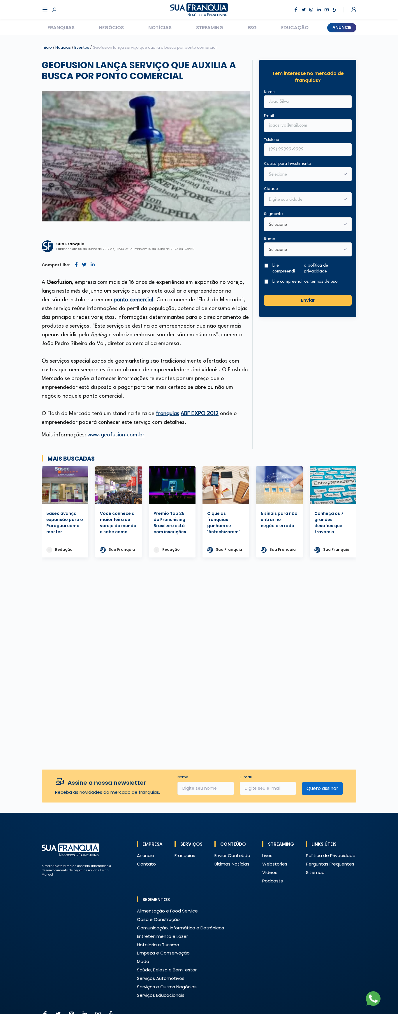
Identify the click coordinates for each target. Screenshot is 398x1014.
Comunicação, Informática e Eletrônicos (180, 928)
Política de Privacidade (330, 855)
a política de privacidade (316, 269)
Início (47, 47)
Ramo (269, 238)
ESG (252, 27)
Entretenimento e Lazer (162, 936)
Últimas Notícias (231, 864)
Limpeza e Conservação (163, 953)
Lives (267, 855)
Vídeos (269, 872)
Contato (146, 864)
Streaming (209, 27)
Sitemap (315, 872)
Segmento (273, 213)
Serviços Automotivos (160, 978)
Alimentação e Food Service (167, 911)
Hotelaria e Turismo (158, 945)
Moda (143, 961)
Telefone (271, 139)
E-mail (246, 777)
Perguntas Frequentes (330, 864)
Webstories (274, 864)
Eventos (82, 47)
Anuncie (341, 27)
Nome (269, 91)
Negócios (111, 27)
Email (269, 115)
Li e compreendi (300, 269)
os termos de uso (321, 281)
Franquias (61, 27)
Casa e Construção (158, 919)
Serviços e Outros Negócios (167, 987)
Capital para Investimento (287, 163)
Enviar (308, 300)
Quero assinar (322, 788)
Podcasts (272, 881)
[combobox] (304, 199)
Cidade (271, 188)
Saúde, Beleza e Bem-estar (167, 970)
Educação (295, 27)
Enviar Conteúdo (232, 855)
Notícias (160, 27)
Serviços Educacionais (160, 995)
